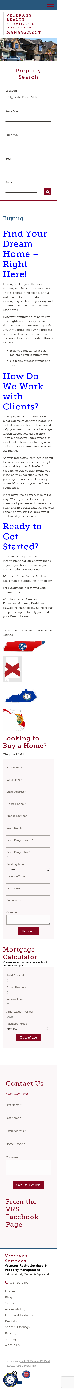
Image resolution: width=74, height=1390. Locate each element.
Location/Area (15, 876)
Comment (12, 1157)
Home (10, 1291)
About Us (12, 1345)
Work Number (15, 828)
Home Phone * (16, 803)
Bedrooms (13, 888)
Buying (11, 1333)
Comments (13, 912)
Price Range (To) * (18, 852)
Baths (8, 182)
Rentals (11, 1321)
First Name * (14, 767)
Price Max (11, 135)
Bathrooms (13, 900)
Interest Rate (14, 999)
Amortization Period (19, 1011)
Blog (8, 1297)
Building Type (15, 864)
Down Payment (16, 987)
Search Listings (17, 1327)
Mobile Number (16, 816)
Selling (10, 1339)
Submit (28, 931)
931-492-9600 (19, 1282)
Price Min (11, 111)
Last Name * (14, 779)
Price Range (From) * (19, 840)
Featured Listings (19, 1315)
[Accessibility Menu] (10, 1380)
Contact (11, 1303)
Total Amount (15, 975)
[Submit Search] (47, 191)
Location (11, 90)
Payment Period (16, 1023)
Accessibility (15, 1309)
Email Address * (16, 791)
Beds (8, 158)
